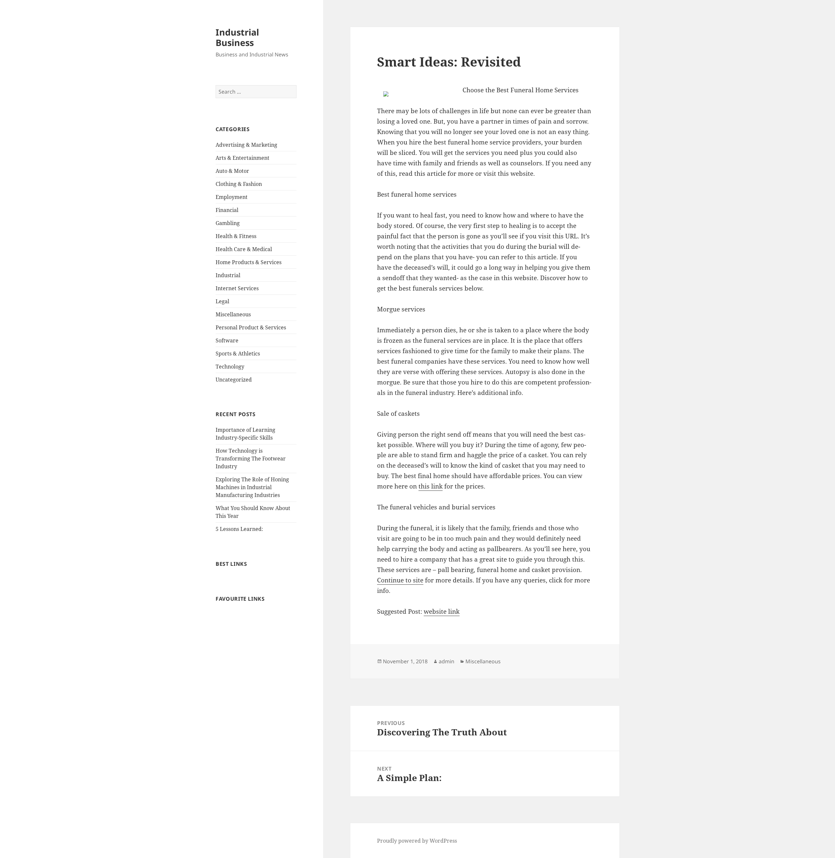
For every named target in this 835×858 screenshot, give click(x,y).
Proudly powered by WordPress (417, 840)
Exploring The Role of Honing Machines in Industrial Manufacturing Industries (252, 487)
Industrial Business (237, 37)
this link (430, 486)
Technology (230, 366)
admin (446, 661)
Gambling (228, 223)
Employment (232, 197)
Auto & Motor (232, 170)
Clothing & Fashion (239, 184)
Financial (227, 210)
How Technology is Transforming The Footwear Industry (251, 458)
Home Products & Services (248, 262)
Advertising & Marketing (246, 144)
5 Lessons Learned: (239, 529)
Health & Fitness (236, 236)
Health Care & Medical (244, 249)
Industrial (228, 275)
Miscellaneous (233, 314)
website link (442, 611)
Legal (222, 301)
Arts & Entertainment (242, 157)
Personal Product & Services (251, 327)
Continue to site (400, 580)
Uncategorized (234, 379)
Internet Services (237, 288)
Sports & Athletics (238, 353)
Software (227, 340)
